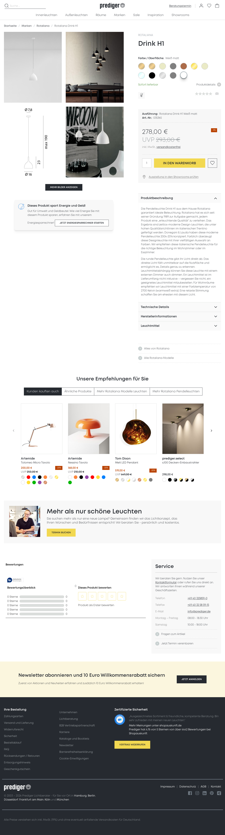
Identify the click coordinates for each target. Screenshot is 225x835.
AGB (204, 786)
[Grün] (34, 482)
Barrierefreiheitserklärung (76, 752)
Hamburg (80, 796)
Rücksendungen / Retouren (22, 756)
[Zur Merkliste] (209, 6)
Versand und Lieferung (19, 723)
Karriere (64, 732)
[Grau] (151, 480)
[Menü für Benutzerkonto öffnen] (201, 6)
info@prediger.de (199, 611)
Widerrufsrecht (14, 729)
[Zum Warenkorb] (217, 6)
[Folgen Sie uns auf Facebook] (190, 793)
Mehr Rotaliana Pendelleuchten (176, 391)
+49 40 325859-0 (197, 598)
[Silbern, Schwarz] (192, 480)
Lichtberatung (68, 719)
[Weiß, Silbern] (134, 480)
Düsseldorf (11, 799)
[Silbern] (23, 477)
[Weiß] (23, 482)
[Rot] (28, 477)
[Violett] (40, 482)
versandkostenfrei (168, 147)
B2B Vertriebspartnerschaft (77, 725)
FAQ (6, 749)
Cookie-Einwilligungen (74, 758)
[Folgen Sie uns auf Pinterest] (212, 793)
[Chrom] (51, 477)
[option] (141, 66)
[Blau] (34, 477)
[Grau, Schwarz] (175, 480)
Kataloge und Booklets (74, 739)
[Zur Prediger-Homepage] (112, 6)
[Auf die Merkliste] (212, 163)
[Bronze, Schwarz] (187, 480)
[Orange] (45, 477)
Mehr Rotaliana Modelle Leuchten (122, 391)
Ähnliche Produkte (77, 391)
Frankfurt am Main (31, 799)
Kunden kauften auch (43, 391)
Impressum (167, 786)
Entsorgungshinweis (17, 762)
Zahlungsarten (13, 716)
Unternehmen (68, 712)
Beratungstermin (180, 6)
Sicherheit (10, 736)
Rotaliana (145, 35)
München (63, 799)
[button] (192, 679)
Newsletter (66, 745)
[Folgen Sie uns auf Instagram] (197, 793)
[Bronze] (117, 480)
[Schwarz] (40, 477)
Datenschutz (188, 786)
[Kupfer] (45, 482)
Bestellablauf (12, 743)
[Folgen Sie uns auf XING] (219, 793)
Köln (47, 799)
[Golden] (56, 477)
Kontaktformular (166, 582)
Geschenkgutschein (17, 769)
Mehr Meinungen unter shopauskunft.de (155, 725)
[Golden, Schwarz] (181, 480)
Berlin (91, 796)
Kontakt (216, 786)
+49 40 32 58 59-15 (198, 605)
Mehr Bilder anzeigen (64, 187)
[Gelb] (28, 482)
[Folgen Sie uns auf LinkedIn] (205, 793)
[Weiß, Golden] (128, 480)
